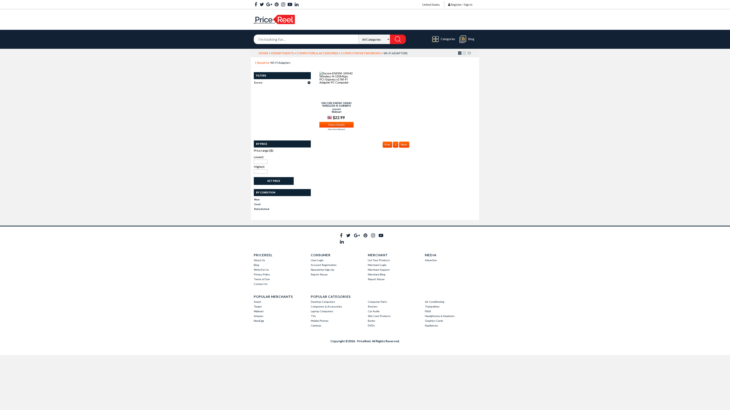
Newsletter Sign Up (322, 269)
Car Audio (374, 311)
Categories (448, 39)
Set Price (273, 180)
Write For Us (261, 269)
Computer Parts (377, 301)
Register (456, 4)
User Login (317, 260)
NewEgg (259, 320)
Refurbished (261, 209)
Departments (282, 53)
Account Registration (323, 264)
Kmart (257, 301)
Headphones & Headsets (440, 316)
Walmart (259, 311)
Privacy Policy (262, 274)
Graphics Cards (434, 320)
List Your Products (379, 260)
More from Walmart (336, 129)
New (256, 199)
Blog (471, 39)
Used (257, 204)
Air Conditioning (434, 301)
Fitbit (428, 311)
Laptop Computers (322, 311)
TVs (313, 316)
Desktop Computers (323, 301)
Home (263, 53)
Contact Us (260, 283)
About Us (259, 260)
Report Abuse (319, 274)
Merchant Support (379, 269)
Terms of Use (262, 279)
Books (371, 320)
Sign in (468, 4)
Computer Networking (361, 53)
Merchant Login (377, 264)
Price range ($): (264, 150)
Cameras (316, 325)
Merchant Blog (376, 274)
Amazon (258, 316)
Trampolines (432, 306)
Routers (373, 306)
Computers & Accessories (317, 53)
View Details (336, 124)
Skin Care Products (379, 316)
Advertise (431, 260)
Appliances (431, 325)
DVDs (371, 325)
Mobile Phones (319, 320)
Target (258, 306)
